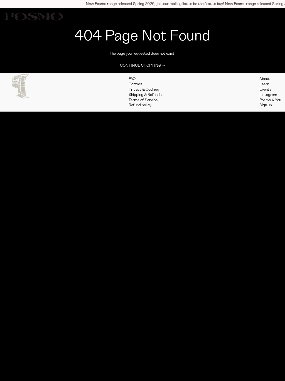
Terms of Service (143, 100)
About (264, 79)
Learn (264, 84)
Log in (236, 16)
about (147, 16)
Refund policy (140, 105)
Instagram (268, 95)
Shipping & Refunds (145, 95)
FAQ (132, 79)
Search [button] (254, 16)
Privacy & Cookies (144, 89)
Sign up (265, 105)
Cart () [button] (273, 16)
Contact (135, 84)
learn (164, 16)
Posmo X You (270, 100)
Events (265, 89)
